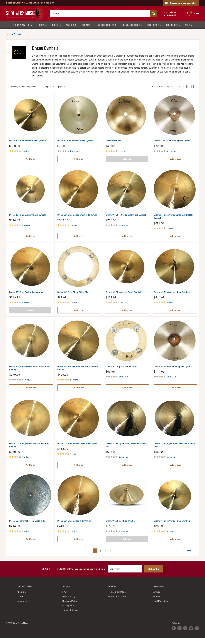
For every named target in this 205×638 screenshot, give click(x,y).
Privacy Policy (69, 605)
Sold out (127, 158)
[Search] (153, 13)
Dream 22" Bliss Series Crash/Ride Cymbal (77, 443)
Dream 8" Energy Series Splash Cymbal (172, 140)
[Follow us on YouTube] (191, 628)
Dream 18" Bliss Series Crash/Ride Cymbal (126, 214)
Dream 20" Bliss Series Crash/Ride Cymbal (77, 214)
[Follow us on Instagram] (185, 628)
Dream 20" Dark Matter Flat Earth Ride (27, 520)
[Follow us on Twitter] (179, 628)
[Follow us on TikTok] (197, 628)
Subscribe (153, 568)
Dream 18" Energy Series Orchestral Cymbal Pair (126, 445)
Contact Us (22, 600)
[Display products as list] (192, 86)
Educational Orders (117, 596)
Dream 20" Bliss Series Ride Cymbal (26, 292)
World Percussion (107, 25)
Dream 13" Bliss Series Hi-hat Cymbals (172, 520)
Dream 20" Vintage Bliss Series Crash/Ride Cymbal (29, 445)
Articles (156, 591)
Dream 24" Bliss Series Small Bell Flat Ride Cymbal (174, 216)
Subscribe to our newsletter (183, 2)
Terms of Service (70, 609)
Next (189, 550)
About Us (21, 591)
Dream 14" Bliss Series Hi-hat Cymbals (27, 140)
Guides (156, 596)
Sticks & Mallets (21, 25)
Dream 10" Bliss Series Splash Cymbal (27, 214)
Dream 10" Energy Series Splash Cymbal (173, 366)
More (187, 25)
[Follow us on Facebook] (174, 628)
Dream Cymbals (20, 34)
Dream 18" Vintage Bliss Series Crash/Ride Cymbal (29, 368)
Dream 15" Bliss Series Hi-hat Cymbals (172, 292)
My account (169, 15)
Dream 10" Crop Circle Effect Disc (121, 366)
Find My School (160, 600)
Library (40, 25)
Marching (71, 25)
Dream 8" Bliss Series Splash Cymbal (75, 140)
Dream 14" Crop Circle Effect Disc (73, 292)
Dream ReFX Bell (114, 140)
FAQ (64, 591)
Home (8, 34)
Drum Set (86, 25)
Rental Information (117, 591)
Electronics (153, 25)
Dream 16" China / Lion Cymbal (120, 520)
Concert (55, 25)
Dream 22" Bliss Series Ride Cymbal (74, 520)
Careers (21, 596)
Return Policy (68, 596)
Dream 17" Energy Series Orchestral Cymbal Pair (174, 445)
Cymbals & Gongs (131, 25)
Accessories (172, 25)
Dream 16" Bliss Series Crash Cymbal (123, 292)
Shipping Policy (69, 600)
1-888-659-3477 (47, 3)
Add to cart (31, 158)
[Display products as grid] (187, 86)
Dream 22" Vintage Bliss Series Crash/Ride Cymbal (77, 368)
